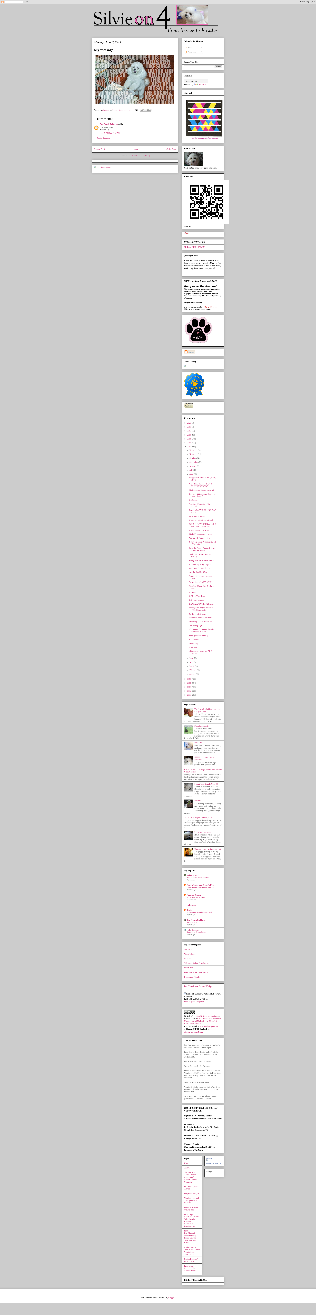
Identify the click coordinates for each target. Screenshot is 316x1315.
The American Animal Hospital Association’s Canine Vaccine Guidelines (190, 1177)
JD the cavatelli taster (197, 613)
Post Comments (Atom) (140, 156)
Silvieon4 (209, 1158)
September (193, 462)
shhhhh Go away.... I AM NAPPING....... (204, 758)
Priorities (197, 800)
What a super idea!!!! (197, 516)
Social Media (192, 922)
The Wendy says (195, 625)
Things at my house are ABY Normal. (200, 652)
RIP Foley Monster (196, 600)
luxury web (188, 967)
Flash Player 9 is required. (194, 1001)
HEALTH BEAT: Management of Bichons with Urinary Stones (203, 770)
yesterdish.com (193, 929)
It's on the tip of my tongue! (200, 564)
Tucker (190, 910)
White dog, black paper (196, 897)
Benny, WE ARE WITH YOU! (201, 560)
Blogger (171, 1298)
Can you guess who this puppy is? (207, 848)
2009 (189, 691)
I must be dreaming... (202, 832)
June (191, 474)
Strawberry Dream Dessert (197, 932)
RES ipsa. (193, 592)
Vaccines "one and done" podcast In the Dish (191, 1200)
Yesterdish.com (190, 954)
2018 (189, 426)
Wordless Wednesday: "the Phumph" (199, 504)
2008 (189, 695)
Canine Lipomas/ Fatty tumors (191, 1260)
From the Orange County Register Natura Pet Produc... (202, 549)
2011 (189, 683)
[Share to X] (145, 110)
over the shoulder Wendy (198, 572)
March (192, 666)
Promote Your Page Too (213, 1163)
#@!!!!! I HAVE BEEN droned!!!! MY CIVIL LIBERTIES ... (202, 525)
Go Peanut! (193, 500)
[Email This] (141, 110)
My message (194, 643)
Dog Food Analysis (191, 1193)
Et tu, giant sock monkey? (199, 635)
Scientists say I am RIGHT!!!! (206, 783)
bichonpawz (192, 875)
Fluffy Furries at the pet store (200, 534)
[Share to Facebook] (148, 110)
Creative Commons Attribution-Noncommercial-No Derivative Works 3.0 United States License (203, 1021)
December (193, 450)
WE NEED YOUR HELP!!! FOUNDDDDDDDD (200, 484)
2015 (189, 438)
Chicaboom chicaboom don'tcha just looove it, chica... (201, 630)
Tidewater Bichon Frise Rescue (196, 963)
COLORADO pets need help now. (199, 817)
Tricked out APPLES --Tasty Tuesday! (200, 555)
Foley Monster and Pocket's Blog (200, 885)
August (192, 466)
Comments (191, 52)
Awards (187, 1167)
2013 (189, 446)
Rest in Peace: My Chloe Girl (198, 877)
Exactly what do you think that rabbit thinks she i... (201, 608)
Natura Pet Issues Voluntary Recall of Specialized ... (202, 542)
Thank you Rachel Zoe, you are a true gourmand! (207, 710)
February (193, 670)
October (192, 458)
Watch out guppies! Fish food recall (200, 577)
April (191, 662)
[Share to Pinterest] (150, 110)
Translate (202, 84)
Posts (189, 47)
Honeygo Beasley (194, 895)
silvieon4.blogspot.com (209, 1026)
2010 (189, 687)
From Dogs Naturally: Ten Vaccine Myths (190, 1268)
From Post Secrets (201, 726)
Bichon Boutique (211, 307)
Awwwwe (193, 647)
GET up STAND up (197, 596)
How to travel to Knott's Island (201, 520)
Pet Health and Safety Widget (198, 986)
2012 (189, 679)
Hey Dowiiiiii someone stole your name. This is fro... (202, 494)
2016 (189, 434)
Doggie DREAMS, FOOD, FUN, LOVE (202, 478)
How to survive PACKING (199, 530)
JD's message (194, 639)
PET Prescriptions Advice (191, 1187)
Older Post (171, 149)
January (192, 674)
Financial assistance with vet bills (191, 1208)
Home (135, 149)
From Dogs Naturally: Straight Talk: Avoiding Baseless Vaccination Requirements (191, 1220)
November (193, 454)
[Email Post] (136, 110)
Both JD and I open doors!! (199, 568)
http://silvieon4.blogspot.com (207, 1016)
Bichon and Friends (191, 977)
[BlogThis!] (143, 110)
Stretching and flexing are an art (201, 490)
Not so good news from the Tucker (200, 912)
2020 (189, 422)
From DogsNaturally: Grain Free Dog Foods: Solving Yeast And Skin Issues (190, 1236)
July (191, 470)
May (191, 658)
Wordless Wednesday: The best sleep (201, 587)
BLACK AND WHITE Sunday (201, 603)
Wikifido (187, 958)
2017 (189, 430)
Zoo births (188, 949)
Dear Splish (199, 742)
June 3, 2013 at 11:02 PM (110, 133)
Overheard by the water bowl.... (201, 617)
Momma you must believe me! (201, 621)
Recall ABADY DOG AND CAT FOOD (202, 511)
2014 (189, 442)
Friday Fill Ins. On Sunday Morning (200, 887)
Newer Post (99, 149)
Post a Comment (103, 138)
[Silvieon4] (207, 1160)
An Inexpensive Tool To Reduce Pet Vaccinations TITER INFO (192, 1251)
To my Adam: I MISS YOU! (200, 582)
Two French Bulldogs (109, 124)
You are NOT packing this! (199, 538)
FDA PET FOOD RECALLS (196, 972)
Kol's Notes (191, 904)
